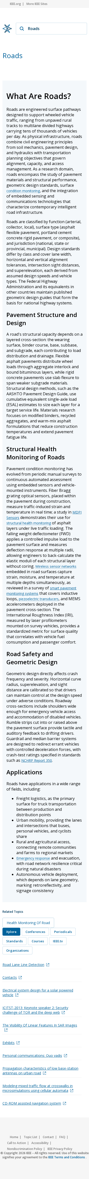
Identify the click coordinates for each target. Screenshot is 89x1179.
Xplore (11, 932)
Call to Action (16, 1143)
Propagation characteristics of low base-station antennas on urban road (40, 1070)
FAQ (62, 1137)
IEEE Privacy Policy (59, 1149)
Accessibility (39, 1143)
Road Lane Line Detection (23, 964)
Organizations (17, 950)
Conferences (35, 932)
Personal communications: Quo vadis (32, 1055)
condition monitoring (23, 190)
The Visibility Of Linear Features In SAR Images (39, 1025)
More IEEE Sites (36, 4)
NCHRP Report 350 (36, 760)
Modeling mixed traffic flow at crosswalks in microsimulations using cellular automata (37, 1088)
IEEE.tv (58, 941)
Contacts (9, 977)
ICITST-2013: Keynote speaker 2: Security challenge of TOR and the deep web (35, 1010)
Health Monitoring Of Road (28, 922)
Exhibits (8, 1042)
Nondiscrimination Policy (24, 1149)
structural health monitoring (28, 523)
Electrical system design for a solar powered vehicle (37, 992)
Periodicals (63, 932)
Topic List (30, 1137)
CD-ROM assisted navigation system (31, 1103)
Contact (48, 1137)
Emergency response (33, 858)
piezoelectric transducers (39, 599)
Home (14, 1137)
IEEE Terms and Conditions (67, 1157)
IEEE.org (15, 4)
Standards (14, 941)
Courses (38, 941)
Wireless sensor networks (55, 566)
